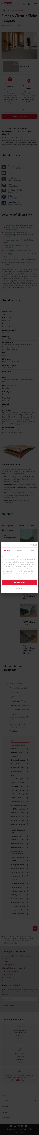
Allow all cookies (19, 582)
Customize (18, 588)
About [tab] (32, 550)
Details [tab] (19, 550)
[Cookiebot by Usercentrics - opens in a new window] (28, 545)
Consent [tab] (7, 550)
